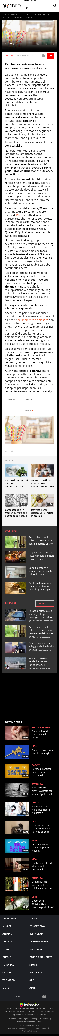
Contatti (17, 996)
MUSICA (7, 926)
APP (32, 980)
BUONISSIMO (30, 1015)
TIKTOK (34, 918)
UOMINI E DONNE (40, 941)
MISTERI (7, 949)
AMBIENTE (13, 399)
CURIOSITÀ (37, 784)
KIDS (34, 746)
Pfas (18, 215)
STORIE (34, 964)
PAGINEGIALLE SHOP (44, 1009)
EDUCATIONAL (38, 926)
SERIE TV (7, 941)
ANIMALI (7, 933)
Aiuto (40, 1021)
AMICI (33, 987)
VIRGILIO (17, 1009)
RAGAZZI (36, 765)
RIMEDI (29, 399)
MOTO (6, 987)
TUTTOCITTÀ (33, 1012)
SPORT (35, 897)
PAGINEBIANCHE (20, 1012)
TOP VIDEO (8, 980)
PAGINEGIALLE (28, 1009)
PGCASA (8, 1012)
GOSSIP (6, 957)
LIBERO (9, 1009)
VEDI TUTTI (44, 603)
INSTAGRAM (36, 933)
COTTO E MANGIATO (41, 957)
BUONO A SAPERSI (41, 727)
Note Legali (23, 1019)
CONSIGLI (14, 14)
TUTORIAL (8, 964)
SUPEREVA (41, 1015)
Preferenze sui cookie (26, 1021)
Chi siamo (12, 1019)
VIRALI (35, 822)
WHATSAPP (36, 949)
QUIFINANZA (18, 1015)
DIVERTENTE (9, 918)
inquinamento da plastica (32, 320)
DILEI (42, 1012)
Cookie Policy (45, 1019)
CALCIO (6, 972)
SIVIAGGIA (49, 1012)
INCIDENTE (36, 972)
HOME (4, 14)
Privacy (34, 1019)
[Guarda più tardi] (43, 56)
